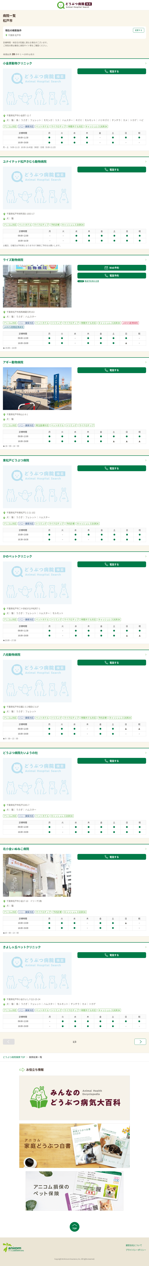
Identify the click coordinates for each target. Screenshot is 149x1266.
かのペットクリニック (17, 556)
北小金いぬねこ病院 (16, 849)
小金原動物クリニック (17, 63)
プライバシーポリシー (136, 1249)
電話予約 (114, 275)
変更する (138, 30)
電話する (114, 71)
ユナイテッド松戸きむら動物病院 (25, 161)
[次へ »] (140, 1042)
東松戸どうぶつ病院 (16, 460)
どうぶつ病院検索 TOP (14, 1057)
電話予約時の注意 (89, 281)
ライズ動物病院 (13, 260)
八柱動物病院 (11, 654)
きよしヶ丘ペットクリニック (22, 947)
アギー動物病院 (13, 362)
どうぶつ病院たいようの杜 (20, 753)
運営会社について (134, 1245)
